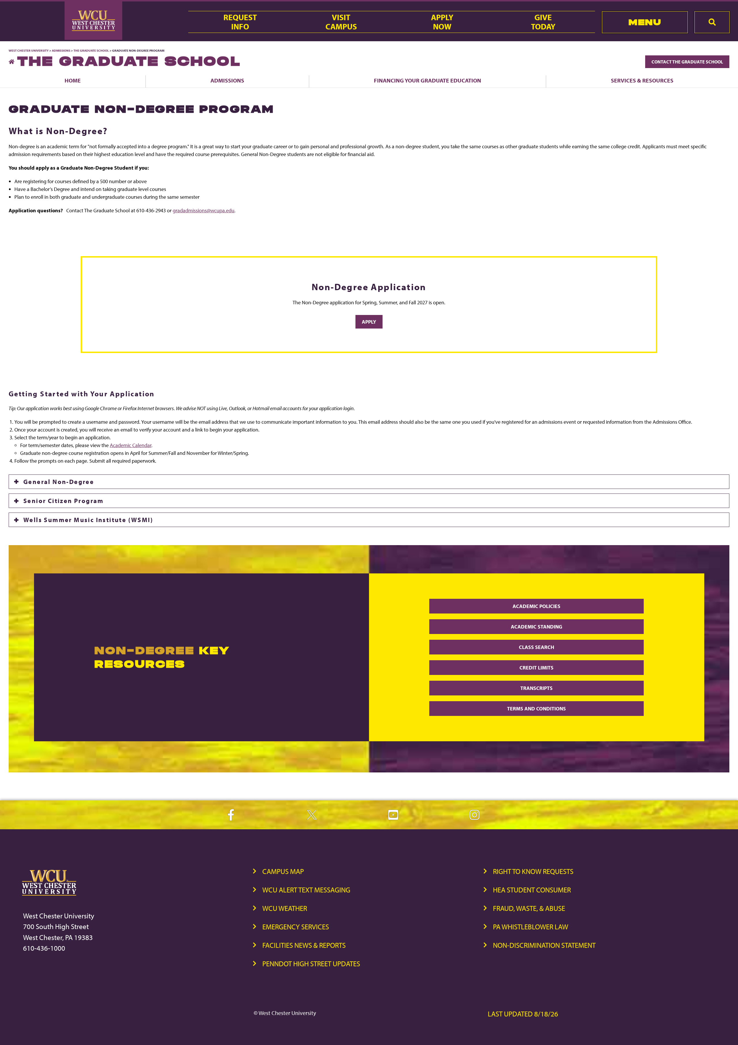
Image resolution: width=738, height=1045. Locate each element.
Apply (369, 321)
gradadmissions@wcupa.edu (203, 210)
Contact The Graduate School (687, 62)
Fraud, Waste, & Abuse (529, 908)
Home (73, 80)
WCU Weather (284, 908)
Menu (644, 22)
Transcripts (536, 688)
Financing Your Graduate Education (427, 80)
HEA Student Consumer (532, 889)
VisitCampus (341, 22)
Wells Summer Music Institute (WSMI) (88, 520)
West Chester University (29, 50)
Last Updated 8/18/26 (523, 1013)
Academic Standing (536, 626)
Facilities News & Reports (304, 945)
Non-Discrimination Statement (544, 945)
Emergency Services (295, 926)
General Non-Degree (58, 482)
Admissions (61, 50)
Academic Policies (536, 606)
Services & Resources (642, 80)
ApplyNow (442, 22)
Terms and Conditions (536, 708)
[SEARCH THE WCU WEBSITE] (712, 22)
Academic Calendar (130, 445)
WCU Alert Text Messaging (306, 889)
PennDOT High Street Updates (311, 963)
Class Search (536, 647)
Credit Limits (536, 667)
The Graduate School (91, 50)
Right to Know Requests (533, 871)
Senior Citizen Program (63, 501)
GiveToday (543, 22)
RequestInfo (240, 22)
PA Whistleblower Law (530, 926)
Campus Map (283, 871)
